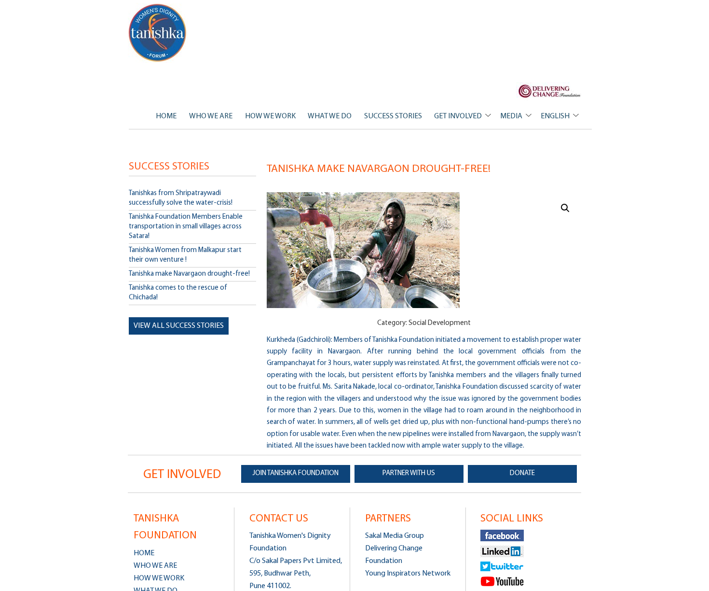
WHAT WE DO (330, 116)
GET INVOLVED (458, 116)
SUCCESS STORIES (393, 116)
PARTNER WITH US (408, 473)
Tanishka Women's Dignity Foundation (158, 33)
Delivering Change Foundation (394, 555)
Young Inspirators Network (407, 573)
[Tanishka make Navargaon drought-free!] (424, 250)
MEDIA (511, 116)
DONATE (522, 473)
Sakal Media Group (394, 536)
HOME (166, 116)
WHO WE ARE (210, 116)
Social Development (440, 323)
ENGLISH (555, 116)
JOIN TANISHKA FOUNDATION (296, 473)
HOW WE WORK (270, 116)
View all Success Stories (179, 326)
